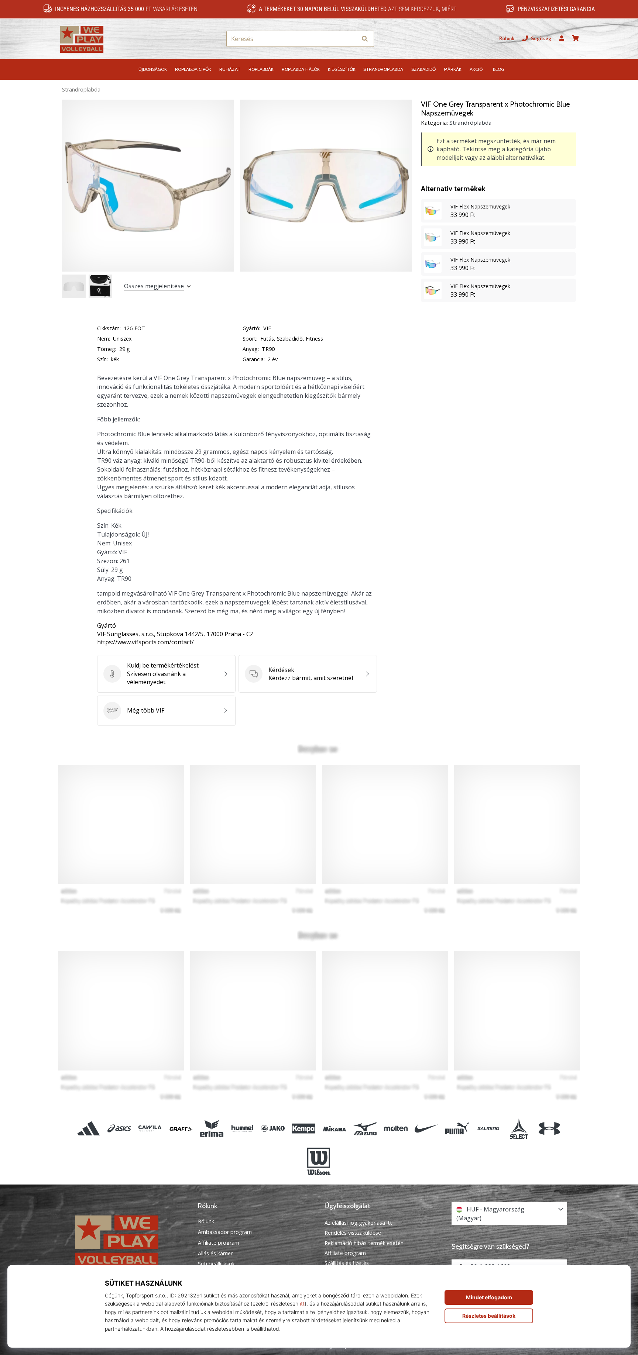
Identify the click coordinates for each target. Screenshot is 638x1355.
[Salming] (488, 1128)
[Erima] (211, 1128)
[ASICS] (119, 1128)
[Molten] (395, 1128)
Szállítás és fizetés (347, 1262)
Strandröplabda (81, 89)
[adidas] (88, 1128)
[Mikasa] (334, 1128)
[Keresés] (365, 39)
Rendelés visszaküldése (353, 1232)
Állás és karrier (215, 1253)
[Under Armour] (549, 1128)
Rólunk (506, 38)
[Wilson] (318, 1161)
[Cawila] (150, 1128)
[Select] (518, 1128)
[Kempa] (303, 1128)
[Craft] (180, 1128)
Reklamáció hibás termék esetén (364, 1243)
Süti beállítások (216, 1263)
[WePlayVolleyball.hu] (129, 1240)
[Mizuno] (365, 1128)
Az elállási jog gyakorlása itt (358, 1222)
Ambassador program (225, 1232)
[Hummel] (242, 1128)
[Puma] (457, 1128)
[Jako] (273, 1128)
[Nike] (426, 1128)
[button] (351, 39)
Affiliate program (218, 1242)
